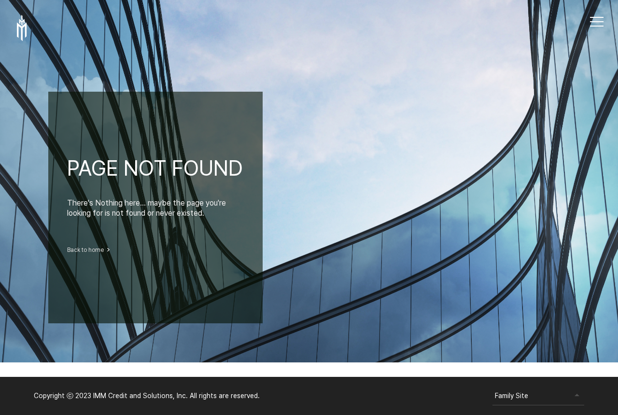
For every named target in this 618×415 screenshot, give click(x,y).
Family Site (511, 396)
